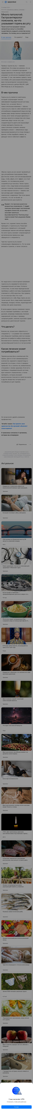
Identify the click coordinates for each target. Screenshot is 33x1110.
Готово (16, 1107)
